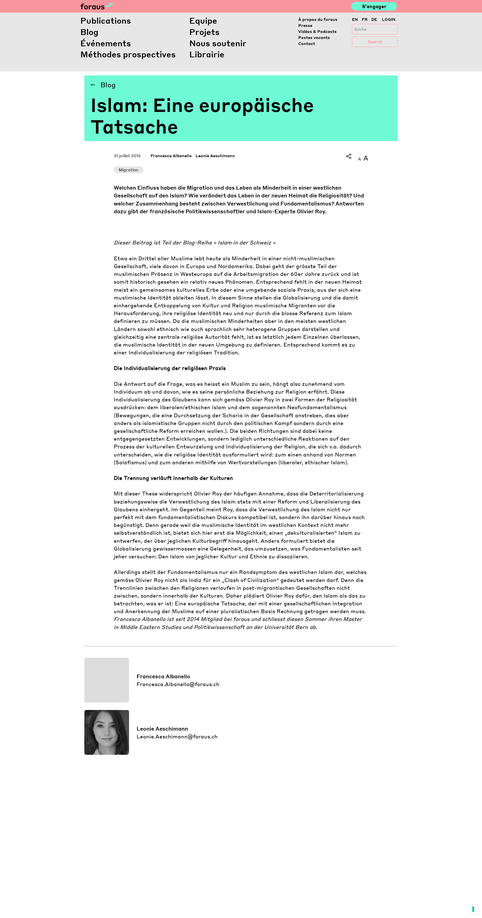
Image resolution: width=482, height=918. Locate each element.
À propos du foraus (317, 19)
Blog (89, 32)
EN (355, 19)
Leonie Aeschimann (215, 155)
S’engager (374, 6)
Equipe (203, 20)
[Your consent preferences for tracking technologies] (473, 909)
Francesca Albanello (171, 155)
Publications (105, 20)
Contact (306, 43)
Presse (305, 25)
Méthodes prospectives (128, 54)
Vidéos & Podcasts (317, 31)
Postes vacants (314, 37)
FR (365, 19)
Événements (105, 43)
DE (374, 19)
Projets (204, 32)
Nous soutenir (218, 43)
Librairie (206, 54)
